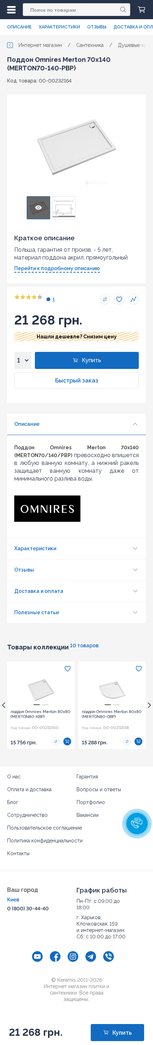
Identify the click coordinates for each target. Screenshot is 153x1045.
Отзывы (96, 27)
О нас (14, 776)
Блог (12, 802)
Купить (91, 360)
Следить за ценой (133, 299)
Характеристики (59, 27)
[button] (137, 823)
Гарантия (87, 776)
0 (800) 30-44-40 (28, 908)
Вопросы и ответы (98, 789)
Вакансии (87, 815)
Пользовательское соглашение (44, 828)
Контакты (18, 853)
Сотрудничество (27, 815)
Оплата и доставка (29, 789)
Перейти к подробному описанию (57, 268)
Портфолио (90, 802)
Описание (19, 27)
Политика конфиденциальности (45, 840)
